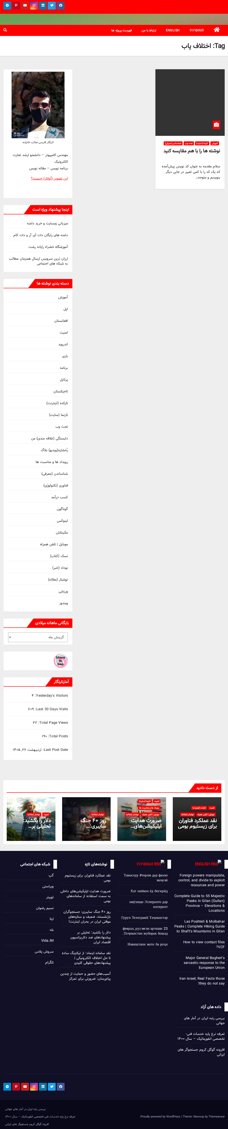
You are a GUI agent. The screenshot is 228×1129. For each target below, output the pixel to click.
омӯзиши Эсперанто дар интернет (148, 904)
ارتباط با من (149, 30)
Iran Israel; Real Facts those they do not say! (202, 981)
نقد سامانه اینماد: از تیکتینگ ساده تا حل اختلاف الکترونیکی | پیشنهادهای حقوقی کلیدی (86, 958)
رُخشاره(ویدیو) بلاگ (54, 450)
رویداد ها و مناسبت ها (52, 462)
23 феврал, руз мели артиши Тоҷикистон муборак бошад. (145, 931)
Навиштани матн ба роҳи (148, 944)
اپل (65, 309)
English (173, 30)
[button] (5, 30)
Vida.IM (47, 941)
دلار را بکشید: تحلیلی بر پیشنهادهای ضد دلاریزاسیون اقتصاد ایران (90, 937)
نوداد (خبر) (60, 568)
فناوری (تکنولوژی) (55, 485)
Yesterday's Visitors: (51, 695)
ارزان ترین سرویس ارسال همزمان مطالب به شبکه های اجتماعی (38, 261)
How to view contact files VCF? (204, 944)
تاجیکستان (60, 391)
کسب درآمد (59, 497)
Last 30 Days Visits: (51, 709)
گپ (51, 875)
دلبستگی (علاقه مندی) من (49, 438)
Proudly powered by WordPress (160, 1116)
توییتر (50, 897)
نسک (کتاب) (59, 556)
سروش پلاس (44, 952)
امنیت (64, 333)
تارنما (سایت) (202, 143)
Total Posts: (57, 736)
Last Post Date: (54, 749)
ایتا (52, 919)
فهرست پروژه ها (121, 30)
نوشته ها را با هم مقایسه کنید (191, 151)
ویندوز (63, 603)
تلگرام (49, 962)
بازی (65, 356)
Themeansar (217, 1116)
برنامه (64, 368)
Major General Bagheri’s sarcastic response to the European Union (204, 963)
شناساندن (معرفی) (173, 143)
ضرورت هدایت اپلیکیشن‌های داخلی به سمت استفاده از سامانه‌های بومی (85, 896)
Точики (144, 864)
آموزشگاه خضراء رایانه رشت (48, 247)
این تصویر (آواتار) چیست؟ (49, 179)
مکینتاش (62, 533)
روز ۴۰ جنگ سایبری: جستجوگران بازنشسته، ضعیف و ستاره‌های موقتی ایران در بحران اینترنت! (87, 917)
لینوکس (62, 521)
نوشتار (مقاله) (58, 580)
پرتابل (64, 380)
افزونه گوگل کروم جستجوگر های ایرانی (201, 1052)
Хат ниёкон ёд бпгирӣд (149, 891)
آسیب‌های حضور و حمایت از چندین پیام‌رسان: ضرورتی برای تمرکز (85, 976)
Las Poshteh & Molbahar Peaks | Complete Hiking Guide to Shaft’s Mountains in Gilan (199, 926)
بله (52, 930)
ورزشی (63, 591)
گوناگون (62, 509)
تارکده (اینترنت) (57, 403)
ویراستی (48, 886)
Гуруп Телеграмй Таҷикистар (144, 918)
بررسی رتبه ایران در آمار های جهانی (204, 1020)
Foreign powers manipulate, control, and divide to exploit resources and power (201, 880)
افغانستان (61, 321)
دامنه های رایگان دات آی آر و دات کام (40, 235)
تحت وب (189, 143)
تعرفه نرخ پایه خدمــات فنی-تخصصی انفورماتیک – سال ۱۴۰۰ (201, 1036)
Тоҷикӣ (196, 30)
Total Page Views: (52, 722)
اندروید (63, 344)
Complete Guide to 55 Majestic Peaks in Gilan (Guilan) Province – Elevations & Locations (199, 903)
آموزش (215, 143)
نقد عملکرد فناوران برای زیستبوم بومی (197, 823)
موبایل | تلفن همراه (54, 544)
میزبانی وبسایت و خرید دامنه (47, 223)
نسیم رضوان (45, 908)
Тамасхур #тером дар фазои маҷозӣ (146, 877)
